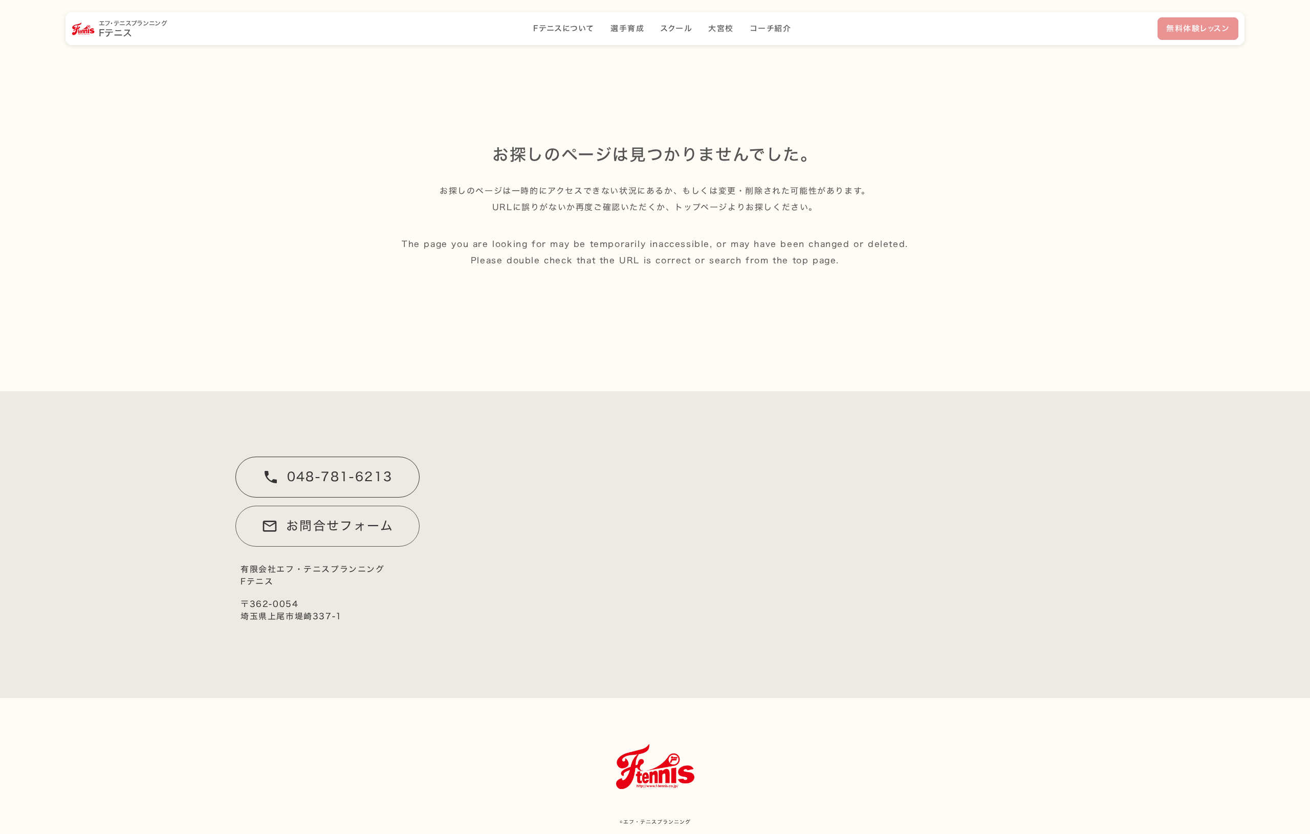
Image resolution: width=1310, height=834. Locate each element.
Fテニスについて (563, 28)
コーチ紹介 (771, 28)
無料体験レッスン (1198, 28)
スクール (676, 28)
